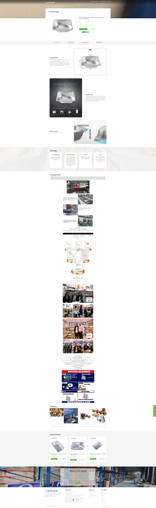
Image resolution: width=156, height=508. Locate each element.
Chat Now (93, 29)
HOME (75, 3)
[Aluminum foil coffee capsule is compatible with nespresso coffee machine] (57, 415)
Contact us (102, 3)
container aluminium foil (72, 426)
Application (100, 42)
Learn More (83, 459)
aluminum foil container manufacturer (92, 426)
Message (84, 29)
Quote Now (74, 459)
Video (84, 3)
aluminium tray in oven (53, 426)
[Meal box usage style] (85, 412)
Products (80, 3)
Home (50, 6)
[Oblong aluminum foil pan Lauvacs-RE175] (58, 445)
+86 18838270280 (102, 1)
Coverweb (109, 506)
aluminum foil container (102, 426)
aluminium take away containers (62, 426)
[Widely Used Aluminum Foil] (99, 415)
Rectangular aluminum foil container (68, 6)
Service (88, 3)
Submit (78, 482)
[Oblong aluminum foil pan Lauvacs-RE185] (97, 445)
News (97, 3)
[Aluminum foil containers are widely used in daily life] (71, 415)
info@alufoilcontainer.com (95, 1)
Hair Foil (90, 497)
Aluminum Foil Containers (58, 6)
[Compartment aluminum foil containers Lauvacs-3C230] (78, 445)
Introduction (57, 42)
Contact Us (103, 500)
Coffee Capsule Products (92, 495)
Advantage (72, 42)
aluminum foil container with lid (81, 426)
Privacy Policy (69, 506)
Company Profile (86, 42)
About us (93, 3)
